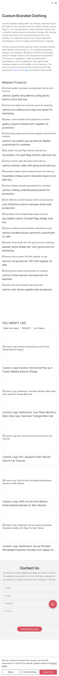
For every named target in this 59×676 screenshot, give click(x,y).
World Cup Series (11, 328)
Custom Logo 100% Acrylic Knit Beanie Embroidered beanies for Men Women (24, 503)
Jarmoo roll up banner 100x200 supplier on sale (27, 263)
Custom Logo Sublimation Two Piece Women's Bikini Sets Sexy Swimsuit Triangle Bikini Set (29, 414)
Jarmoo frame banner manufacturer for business (25, 277)
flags (26, 70)
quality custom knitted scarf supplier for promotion (25, 125)
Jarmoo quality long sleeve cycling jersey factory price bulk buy (26, 97)
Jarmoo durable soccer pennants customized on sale (28, 234)
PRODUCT (26, 328)
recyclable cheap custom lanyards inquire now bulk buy (29, 177)
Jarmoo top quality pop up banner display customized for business (26, 142)
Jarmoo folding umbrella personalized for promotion (26, 192)
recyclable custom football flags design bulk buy (27, 220)
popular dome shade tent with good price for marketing (28, 248)
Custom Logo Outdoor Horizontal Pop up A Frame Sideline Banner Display (27, 369)
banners (16, 70)
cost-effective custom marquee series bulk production (27, 206)
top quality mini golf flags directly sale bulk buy (29, 155)
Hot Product (39, 328)
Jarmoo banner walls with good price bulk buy (29, 165)
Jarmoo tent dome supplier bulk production (27, 289)
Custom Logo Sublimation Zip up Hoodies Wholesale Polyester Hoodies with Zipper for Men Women (28, 548)
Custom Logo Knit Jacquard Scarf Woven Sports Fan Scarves (26, 458)
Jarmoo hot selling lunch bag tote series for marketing (27, 111)
